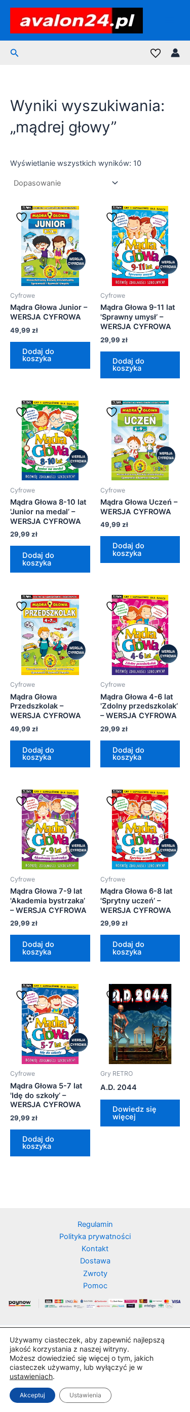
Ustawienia (85, 1395)
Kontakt (95, 1248)
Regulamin (95, 1224)
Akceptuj (32, 1395)
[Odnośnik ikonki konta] (175, 52)
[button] (14, 53)
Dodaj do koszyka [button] (38, 355)
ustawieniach (31, 1376)
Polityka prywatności (95, 1236)
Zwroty (95, 1273)
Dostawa (95, 1260)
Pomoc (95, 1285)
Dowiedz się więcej (134, 1113)
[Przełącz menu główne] (170, 20)
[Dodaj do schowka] (22, 217)
